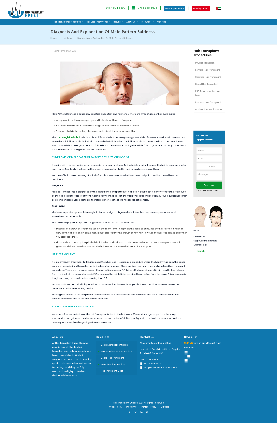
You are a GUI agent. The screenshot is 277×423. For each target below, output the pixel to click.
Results (117, 21)
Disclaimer (131, 406)
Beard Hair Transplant (206, 83)
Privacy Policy (115, 406)
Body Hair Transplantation (209, 109)
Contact (161, 21)
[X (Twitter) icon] (135, 412)
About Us (130, 21)
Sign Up (188, 342)
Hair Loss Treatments (97, 21)
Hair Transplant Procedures (67, 21)
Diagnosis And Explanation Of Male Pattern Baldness (105, 38)
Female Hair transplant (113, 364)
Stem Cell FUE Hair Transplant (116, 351)
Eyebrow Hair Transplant (208, 102)
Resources (146, 21)
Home (53, 38)
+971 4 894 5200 (114, 8)
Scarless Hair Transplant (208, 76)
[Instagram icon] (147, 412)
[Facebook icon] (130, 412)
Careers (165, 406)
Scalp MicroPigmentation (114, 344)
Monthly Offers (200, 8)
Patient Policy (149, 406)
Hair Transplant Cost (112, 370)
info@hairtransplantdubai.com (159, 367)
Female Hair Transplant (207, 69)
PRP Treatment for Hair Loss (207, 93)
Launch (201, 250)
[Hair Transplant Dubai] (25, 17)
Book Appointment (174, 8)
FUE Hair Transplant (205, 62)
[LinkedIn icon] (141, 412)
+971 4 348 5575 (146, 8)
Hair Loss (67, 38)
